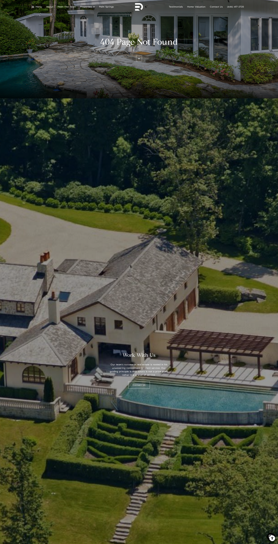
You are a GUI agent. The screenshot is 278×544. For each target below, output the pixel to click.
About (49, 7)
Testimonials (176, 7)
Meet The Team (67, 7)
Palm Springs (106, 7)
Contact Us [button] (139, 385)
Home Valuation (196, 7)
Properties (86, 7)
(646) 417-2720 (235, 7)
